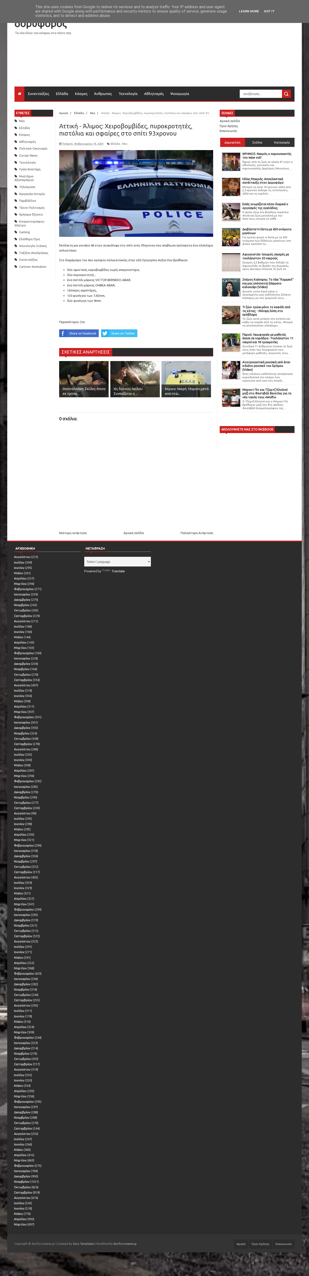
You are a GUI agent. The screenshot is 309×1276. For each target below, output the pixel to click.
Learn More (249, 11)
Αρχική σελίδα (134, 533)
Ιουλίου (19, 562)
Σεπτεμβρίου (23, 615)
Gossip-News (28, 155)
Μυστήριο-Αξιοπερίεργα (24, 178)
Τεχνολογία (128, 94)
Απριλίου (20, 578)
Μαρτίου (20, 583)
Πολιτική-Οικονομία (33, 148)
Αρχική (241, 1244)
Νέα (22, 121)
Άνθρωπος (103, 94)
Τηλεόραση (27, 186)
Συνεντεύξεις (38, 94)
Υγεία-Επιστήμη (30, 169)
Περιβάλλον (27, 200)
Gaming (24, 232)
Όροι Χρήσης (229, 126)
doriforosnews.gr (125, 1243)
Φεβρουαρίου (24, 589)
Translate (118, 571)
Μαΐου (18, 573)
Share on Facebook (82, 333)
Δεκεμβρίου (22, 599)
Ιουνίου (19, 567)
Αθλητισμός (154, 94)
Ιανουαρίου (22, 594)
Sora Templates (83, 1243)
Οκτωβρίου (22, 610)
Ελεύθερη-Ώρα (29, 239)
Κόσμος (81, 94)
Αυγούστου (22, 556)
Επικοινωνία (228, 130)
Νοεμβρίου (21, 605)
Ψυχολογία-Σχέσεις (33, 245)
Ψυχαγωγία (179, 94)
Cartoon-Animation (32, 266)
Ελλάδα (62, 94)
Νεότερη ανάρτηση (73, 533)
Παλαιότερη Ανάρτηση (197, 533)
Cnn (82, 322)
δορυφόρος (40, 23)
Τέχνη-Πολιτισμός (32, 207)
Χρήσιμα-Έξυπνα (31, 214)
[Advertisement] (207, 53)
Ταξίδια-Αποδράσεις (33, 252)
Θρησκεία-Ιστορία (32, 194)
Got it (269, 11)
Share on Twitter (123, 333)
